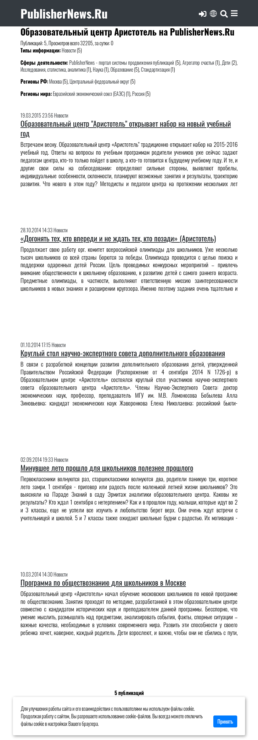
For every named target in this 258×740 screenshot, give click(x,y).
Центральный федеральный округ (99, 81)
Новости (69, 50)
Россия (138, 93)
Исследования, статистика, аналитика (53, 69)
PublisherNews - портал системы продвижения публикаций (121, 62)
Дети (226, 62)
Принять (225, 721)
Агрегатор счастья (198, 62)
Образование (121, 69)
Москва (55, 81)
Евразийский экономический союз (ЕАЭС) (89, 93)
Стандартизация (155, 69)
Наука (98, 69)
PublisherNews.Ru (64, 13)
